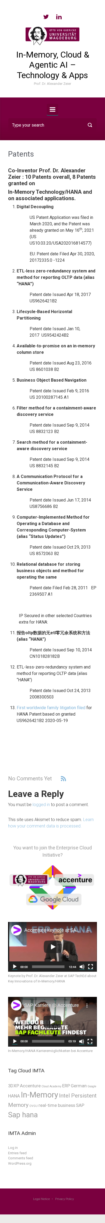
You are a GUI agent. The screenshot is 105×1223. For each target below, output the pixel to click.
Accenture (30, 1085)
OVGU (33, 1106)
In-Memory (39, 1094)
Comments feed (20, 1158)
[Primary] (52, 109)
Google (92, 1086)
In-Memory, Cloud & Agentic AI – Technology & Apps (52, 65)
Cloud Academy (51, 1086)
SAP (80, 1105)
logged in (41, 804)
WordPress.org (20, 1163)
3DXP (13, 1085)
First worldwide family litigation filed (51, 707)
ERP (66, 1085)
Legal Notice (41, 1199)
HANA (14, 1096)
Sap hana (23, 1115)
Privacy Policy (64, 1199)
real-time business (56, 1105)
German (79, 1085)
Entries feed (17, 1153)
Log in (13, 1148)
